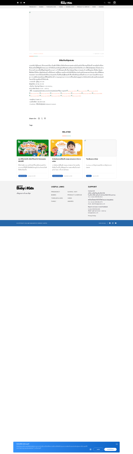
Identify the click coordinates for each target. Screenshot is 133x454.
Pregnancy (33, 7)
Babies (41, 7)
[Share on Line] (45, 118)
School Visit (70, 7)
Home (30, 53)
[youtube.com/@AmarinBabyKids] (24, 3)
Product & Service (83, 7)
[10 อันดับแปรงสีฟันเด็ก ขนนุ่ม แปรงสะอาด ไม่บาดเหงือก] (66, 148)
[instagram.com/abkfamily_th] (21, 3)
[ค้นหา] (104, 3)
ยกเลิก (98, 449)
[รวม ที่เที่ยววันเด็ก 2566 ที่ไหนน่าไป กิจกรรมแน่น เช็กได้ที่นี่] (33, 148)
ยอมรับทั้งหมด (110, 449)
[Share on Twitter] (42, 118)
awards (101, 7)
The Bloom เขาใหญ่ (92, 159)
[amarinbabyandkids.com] (66, 3)
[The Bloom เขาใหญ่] (100, 148)
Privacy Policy (92, 215)
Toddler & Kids (51, 7)
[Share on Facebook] (39, 118)
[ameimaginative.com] (114, 2)
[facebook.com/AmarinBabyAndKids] (18, 3)
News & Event (22, 176)
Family (61, 7)
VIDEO (94, 7)
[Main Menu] (109, 2)
